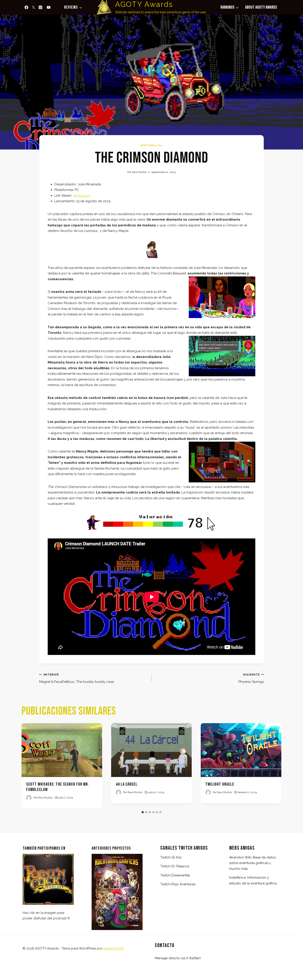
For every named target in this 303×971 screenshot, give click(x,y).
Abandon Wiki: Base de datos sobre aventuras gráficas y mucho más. (252, 863)
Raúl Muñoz (139, 172)
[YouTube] (48, 7)
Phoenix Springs (251, 678)
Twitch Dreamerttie (175, 875)
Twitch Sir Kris (170, 857)
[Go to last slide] (30, 765)
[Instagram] (40, 7)
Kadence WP (113, 948)
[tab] (143, 812)
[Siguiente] (273, 765)
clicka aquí (81, 196)
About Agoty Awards (261, 7)
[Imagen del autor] (29, 797)
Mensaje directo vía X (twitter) (178, 958)
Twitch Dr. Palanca (174, 866)
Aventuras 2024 (151, 145)
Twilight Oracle (219, 784)
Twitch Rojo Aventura (177, 884)
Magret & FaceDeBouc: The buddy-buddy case (76, 678)
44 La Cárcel (127, 784)
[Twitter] (33, 7)
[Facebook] (26, 7)
